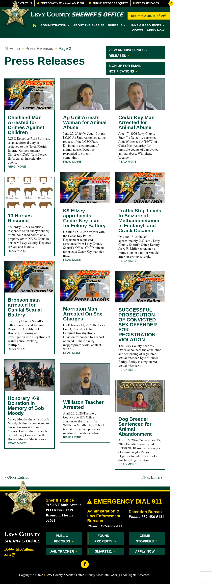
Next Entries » (153, 477)
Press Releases (147, 3)
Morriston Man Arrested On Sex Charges (82, 313)
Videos (137, 30)
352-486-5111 (111, 526)
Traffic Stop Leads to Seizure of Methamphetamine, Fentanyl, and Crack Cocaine (139, 220)
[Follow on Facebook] (170, 3)
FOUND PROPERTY (103, 538)
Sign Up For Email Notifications (124, 68)
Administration (53, 25)
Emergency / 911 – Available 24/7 (62, 3)
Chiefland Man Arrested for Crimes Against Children (26, 125)
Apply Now (155, 30)
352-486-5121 (153, 516)
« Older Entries (16, 477)
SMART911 (103, 551)
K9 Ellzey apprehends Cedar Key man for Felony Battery (84, 218)
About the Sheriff (88, 25)
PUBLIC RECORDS (62, 538)
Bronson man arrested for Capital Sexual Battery (25, 307)
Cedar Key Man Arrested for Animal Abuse (136, 122)
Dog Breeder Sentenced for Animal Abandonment (135, 426)
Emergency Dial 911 (124, 501)
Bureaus (115, 25)
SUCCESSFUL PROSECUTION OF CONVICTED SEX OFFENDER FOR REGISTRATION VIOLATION (137, 324)
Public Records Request (110, 3)
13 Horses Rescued (20, 218)
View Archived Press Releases (127, 52)
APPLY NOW (145, 551)
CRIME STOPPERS (145, 538)
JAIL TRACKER (62, 551)
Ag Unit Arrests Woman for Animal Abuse (84, 122)
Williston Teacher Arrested (83, 404)
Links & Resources (145, 25)
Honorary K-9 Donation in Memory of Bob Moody (26, 405)
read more (17, 166)
